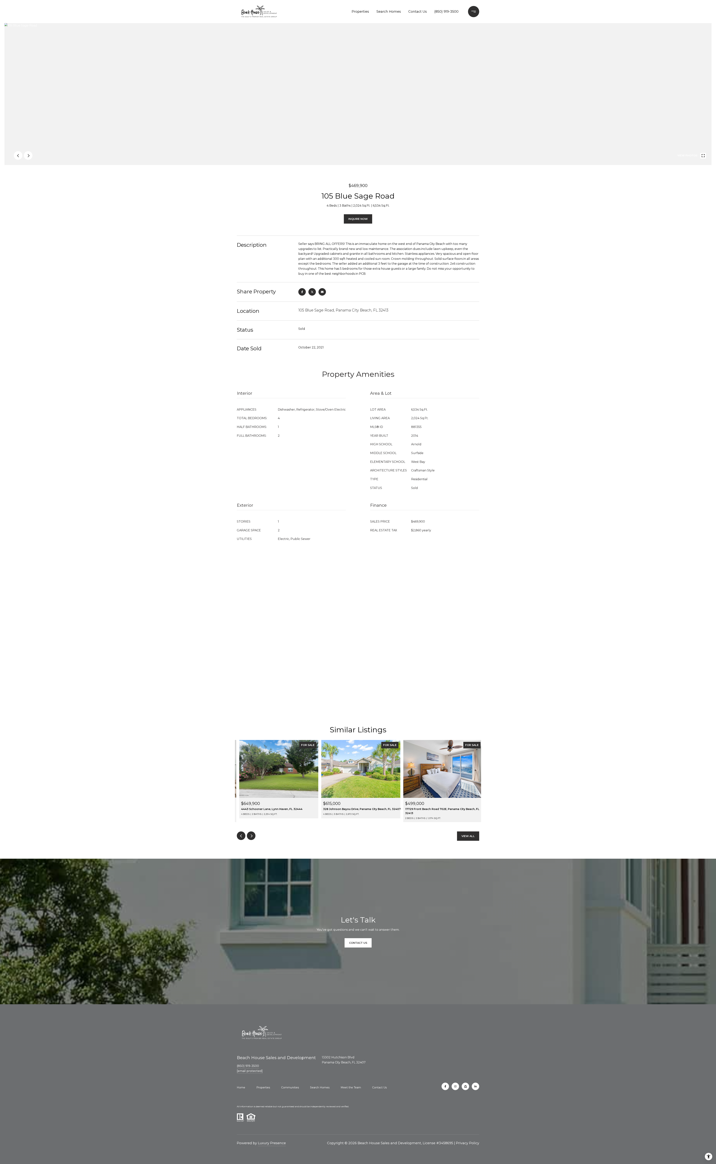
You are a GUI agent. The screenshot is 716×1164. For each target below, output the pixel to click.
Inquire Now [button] (358, 219)
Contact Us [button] (358, 943)
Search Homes (388, 12)
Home (241, 1087)
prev (18, 155)
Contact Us (417, 12)
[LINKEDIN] (475, 1086)
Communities (290, 1087)
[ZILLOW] (465, 1086)
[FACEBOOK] (445, 1086)
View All (468, 836)
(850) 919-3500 (446, 12)
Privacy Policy (467, 1143)
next (28, 155)
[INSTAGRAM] (455, 1086)
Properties (360, 12)
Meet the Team (351, 1087)
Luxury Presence (272, 1143)
